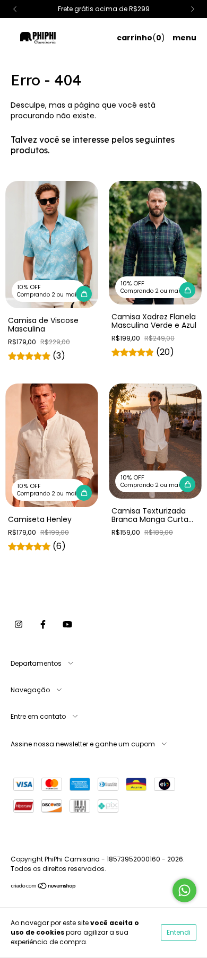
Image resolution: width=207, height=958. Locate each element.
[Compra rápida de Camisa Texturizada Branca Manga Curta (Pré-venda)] (187, 484)
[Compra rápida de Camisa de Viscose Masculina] (84, 294)
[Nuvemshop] (44, 887)
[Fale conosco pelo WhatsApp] (184, 890)
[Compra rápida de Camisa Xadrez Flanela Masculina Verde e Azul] (187, 290)
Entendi (179, 932)
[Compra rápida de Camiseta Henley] (84, 493)
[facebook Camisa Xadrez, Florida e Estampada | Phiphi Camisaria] (43, 624)
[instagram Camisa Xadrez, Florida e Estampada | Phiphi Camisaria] (19, 624)
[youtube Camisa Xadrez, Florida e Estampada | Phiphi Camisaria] (67, 624)
